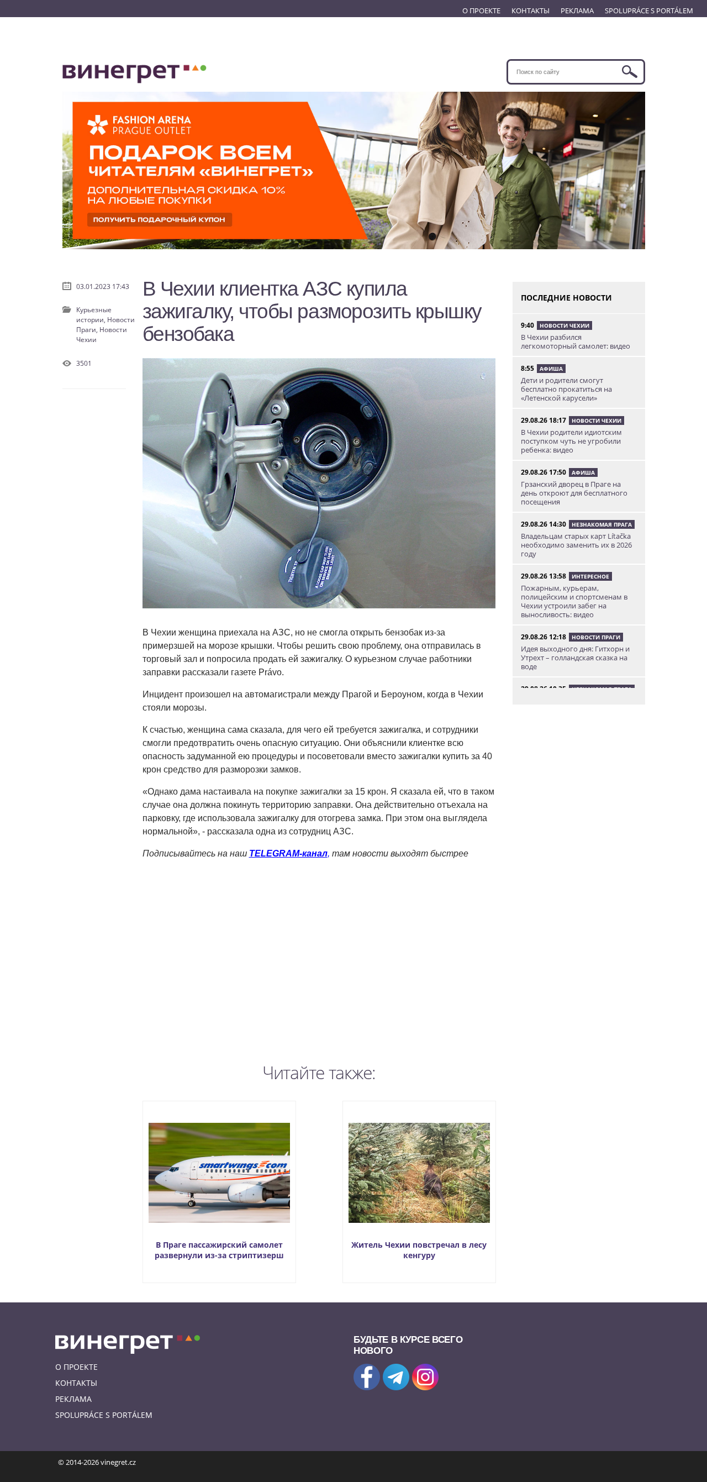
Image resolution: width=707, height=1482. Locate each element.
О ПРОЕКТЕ (481, 10)
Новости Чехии (564, 325)
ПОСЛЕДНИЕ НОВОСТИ (566, 297)
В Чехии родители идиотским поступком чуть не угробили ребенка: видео (571, 441)
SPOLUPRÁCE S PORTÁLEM (649, 10)
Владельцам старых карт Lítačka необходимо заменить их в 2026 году (576, 545)
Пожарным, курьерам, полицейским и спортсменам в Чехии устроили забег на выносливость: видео (574, 601)
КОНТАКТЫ (530, 10)
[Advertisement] (319, 958)
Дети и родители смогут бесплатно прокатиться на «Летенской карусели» (566, 389)
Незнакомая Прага (602, 524)
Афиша (551, 368)
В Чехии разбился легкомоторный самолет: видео (575, 341)
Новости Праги (596, 637)
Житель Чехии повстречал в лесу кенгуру (419, 1249)
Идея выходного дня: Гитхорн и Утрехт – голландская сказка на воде (575, 657)
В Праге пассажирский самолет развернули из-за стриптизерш (219, 1249)
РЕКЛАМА (577, 10)
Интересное (590, 576)
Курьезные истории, (94, 314)
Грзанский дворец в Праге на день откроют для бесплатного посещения (574, 493)
